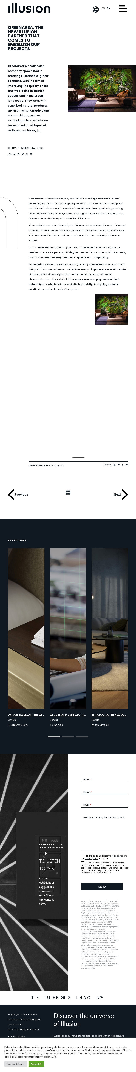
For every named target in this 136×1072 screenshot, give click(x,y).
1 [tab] (78, 458)
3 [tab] (82, 737)
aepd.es (91, 968)
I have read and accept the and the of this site (104, 857)
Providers (23, 148)
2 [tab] (68, 737)
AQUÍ (53, 1056)
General (12, 148)
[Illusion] (29, 8)
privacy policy (91, 858)
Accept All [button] (36, 1064)
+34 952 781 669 (16, 1036)
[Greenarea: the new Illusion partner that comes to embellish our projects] (45, 309)
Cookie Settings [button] (16, 1064)
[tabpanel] (45, 374)
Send (102, 886)
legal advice (117, 856)
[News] (68, 492)
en (108, 8)
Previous (21, 494)
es (103, 8)
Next (118, 494)
